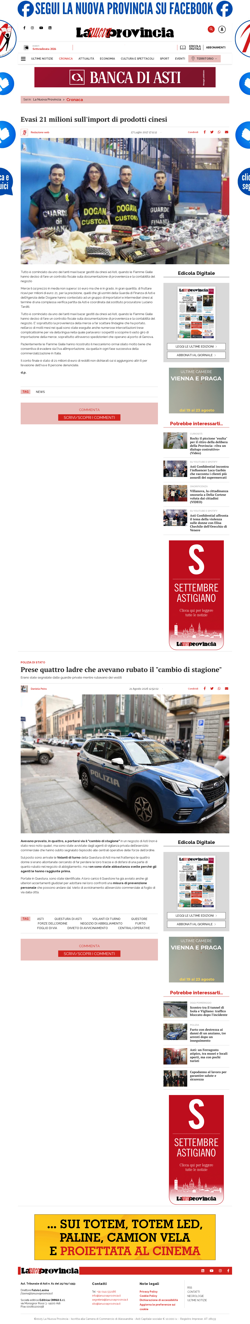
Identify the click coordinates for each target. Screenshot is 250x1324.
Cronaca (74, 99)
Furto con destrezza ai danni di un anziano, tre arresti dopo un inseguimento (208, 1035)
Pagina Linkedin (52, 27)
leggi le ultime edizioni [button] (195, 346)
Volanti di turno (106, 919)
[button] (222, 29)
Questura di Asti (68, 919)
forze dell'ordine (52, 923)
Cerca (211, 29)
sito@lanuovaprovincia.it (106, 1303)
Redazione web (40, 132)
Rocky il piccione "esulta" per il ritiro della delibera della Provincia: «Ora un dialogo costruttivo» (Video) (209, 445)
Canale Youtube (43, 27)
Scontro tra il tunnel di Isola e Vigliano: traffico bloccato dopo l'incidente (208, 1011)
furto (140, 923)
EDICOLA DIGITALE (194, 47)
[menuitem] (42, 58)
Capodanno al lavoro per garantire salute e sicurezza (208, 1075)
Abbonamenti (215, 47)
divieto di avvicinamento (87, 928)
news (40, 392)
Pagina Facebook (27, 27)
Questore (139, 919)
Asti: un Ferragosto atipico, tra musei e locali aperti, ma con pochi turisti (208, 1055)
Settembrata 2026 (44, 49)
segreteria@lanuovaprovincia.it (110, 1299)
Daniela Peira (39, 688)
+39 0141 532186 (106, 1291)
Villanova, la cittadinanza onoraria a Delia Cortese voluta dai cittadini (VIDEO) (209, 496)
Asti (40, 919)
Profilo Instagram (35, 27)
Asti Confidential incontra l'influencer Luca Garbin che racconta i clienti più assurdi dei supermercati (209, 472)
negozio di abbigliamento (101, 923)
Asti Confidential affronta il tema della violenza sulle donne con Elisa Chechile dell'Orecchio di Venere (209, 522)
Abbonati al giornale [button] (195, 355)
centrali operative (134, 928)
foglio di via (47, 928)
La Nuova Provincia (47, 99)
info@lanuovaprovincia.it (106, 1295)
